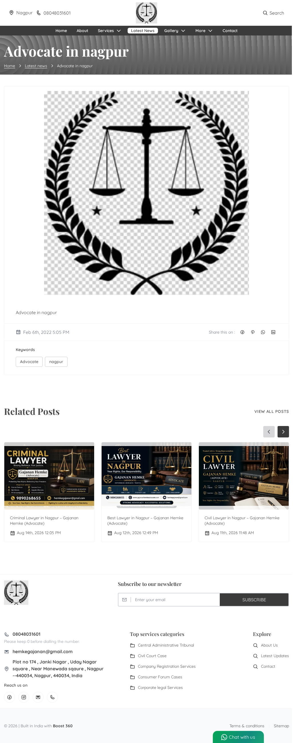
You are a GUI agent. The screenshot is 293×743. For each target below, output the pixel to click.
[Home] (146, 13)
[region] (146, 484)
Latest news (36, 65)
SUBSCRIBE (254, 600)
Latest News (143, 30)
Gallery (171, 30)
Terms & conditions (246, 725)
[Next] (283, 431)
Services (106, 30)
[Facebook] (9, 697)
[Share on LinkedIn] (273, 332)
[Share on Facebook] (242, 332)
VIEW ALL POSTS (271, 411)
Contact (230, 30)
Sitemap (281, 725)
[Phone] (52, 697)
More (200, 30)
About (82, 30)
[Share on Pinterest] (253, 332)
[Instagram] (23, 697)
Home (61, 30)
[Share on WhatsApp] (263, 332)
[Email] (38, 697)
